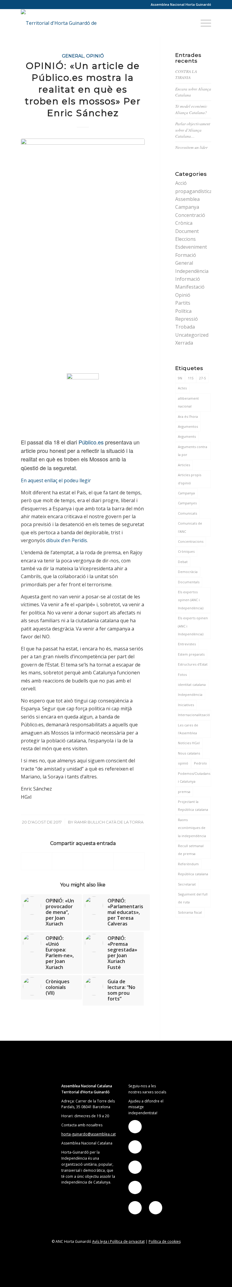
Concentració (190, 215)
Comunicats (187, 513)
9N (180, 378)
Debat (183, 561)
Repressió (186, 319)
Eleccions (185, 239)
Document (187, 231)
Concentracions (190, 541)
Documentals (188, 582)
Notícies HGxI (189, 743)
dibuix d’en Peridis (66, 540)
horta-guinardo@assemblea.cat (88, 1134)
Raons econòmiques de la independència (192, 827)
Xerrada (184, 342)
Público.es (91, 442)
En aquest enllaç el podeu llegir (56, 480)
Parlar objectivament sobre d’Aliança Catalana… (192, 130)
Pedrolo (200, 763)
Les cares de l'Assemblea (188, 729)
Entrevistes (187, 644)
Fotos (182, 674)
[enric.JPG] (83, 254)
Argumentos (188, 426)
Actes (182, 388)
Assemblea (187, 199)
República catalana (193, 874)
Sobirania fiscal (190, 912)
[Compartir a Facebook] (36, 861)
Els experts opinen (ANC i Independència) (193, 626)
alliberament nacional (188, 402)
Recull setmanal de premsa (191, 849)
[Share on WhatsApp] (98, 861)
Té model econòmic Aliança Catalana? (191, 109)
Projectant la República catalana (193, 805)
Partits (182, 303)
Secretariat (187, 884)
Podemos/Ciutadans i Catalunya (194, 777)
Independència (191, 271)
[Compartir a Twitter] (67, 861)
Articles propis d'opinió (189, 479)
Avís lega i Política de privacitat (118, 1241)
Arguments (187, 436)
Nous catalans (189, 753)
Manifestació (190, 286)
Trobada (185, 326)
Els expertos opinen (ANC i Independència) (190, 600)
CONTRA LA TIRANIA (186, 74)
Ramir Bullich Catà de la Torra (108, 822)
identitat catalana (192, 684)
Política (183, 311)
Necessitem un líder (191, 147)
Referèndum (188, 864)
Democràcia (188, 571)
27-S (202, 378)
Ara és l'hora (188, 416)
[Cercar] (188, 23)
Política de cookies (165, 1241)
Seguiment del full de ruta (193, 898)
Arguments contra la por (192, 450)
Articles (184, 465)
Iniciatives (186, 704)
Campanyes (187, 503)
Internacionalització (194, 714)
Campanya (187, 207)
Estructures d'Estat (193, 664)
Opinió (95, 56)
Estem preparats (191, 654)
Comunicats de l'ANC (190, 527)
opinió (183, 763)
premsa (184, 791)
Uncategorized (191, 335)
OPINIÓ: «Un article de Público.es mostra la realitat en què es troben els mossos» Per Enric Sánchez (83, 89)
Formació (185, 255)
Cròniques (186, 551)
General (73, 56)
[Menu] (203, 23)
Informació (187, 279)
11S (190, 378)
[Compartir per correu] (129, 861)
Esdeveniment (191, 247)
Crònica (183, 223)
